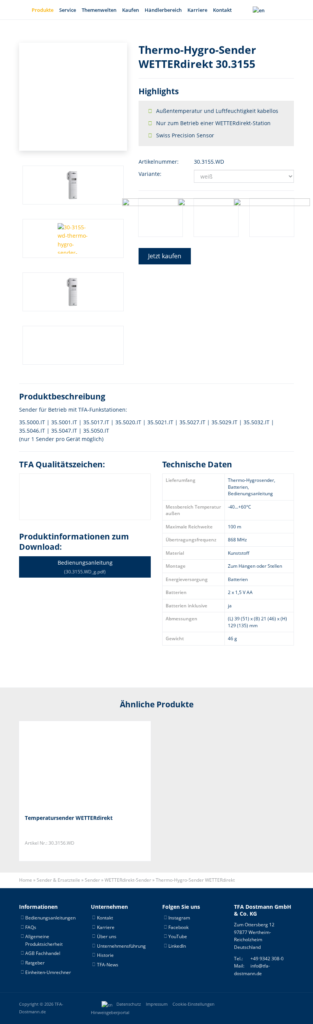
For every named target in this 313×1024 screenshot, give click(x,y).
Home (25, 880)
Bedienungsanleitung (85, 567)
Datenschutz (128, 1004)
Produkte (42, 9)
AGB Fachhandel (42, 953)
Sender (92, 880)
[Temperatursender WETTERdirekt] (62, 764)
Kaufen (130, 9)
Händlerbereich (163, 9)
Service (67, 9)
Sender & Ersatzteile (58, 880)
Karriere (197, 9)
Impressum (157, 1004)
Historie (105, 955)
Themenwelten (99, 9)
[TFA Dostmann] (269, 1004)
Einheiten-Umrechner (48, 972)
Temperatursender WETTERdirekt (69, 817)
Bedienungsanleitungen (50, 918)
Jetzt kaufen (164, 256)
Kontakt (222, 9)
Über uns (106, 936)
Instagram (179, 918)
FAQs (30, 927)
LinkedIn (177, 946)
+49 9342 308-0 (267, 958)
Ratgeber (35, 963)
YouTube (177, 936)
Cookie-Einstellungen (194, 1004)
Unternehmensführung (121, 946)
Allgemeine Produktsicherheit (44, 940)
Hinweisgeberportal (110, 1012)
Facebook (178, 927)
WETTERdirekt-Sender (128, 880)
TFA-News (107, 964)
